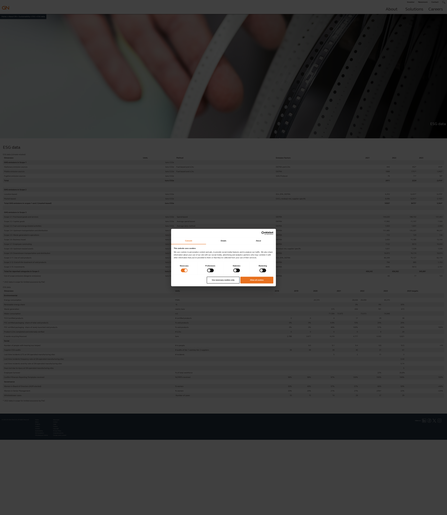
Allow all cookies (257, 280)
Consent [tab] (188, 241)
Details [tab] (223, 241)
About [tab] (258, 241)
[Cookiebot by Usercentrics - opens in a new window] (263, 233)
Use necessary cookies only (223, 280)
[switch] (210, 270)
